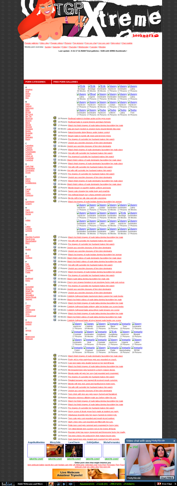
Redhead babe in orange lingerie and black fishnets (89, 122)
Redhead (29, 278)
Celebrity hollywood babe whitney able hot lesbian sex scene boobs (95, 306)
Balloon (28, 106)
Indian (27, 220)
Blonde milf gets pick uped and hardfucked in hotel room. (91, 384)
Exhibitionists (30, 183)
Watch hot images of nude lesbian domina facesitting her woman (95, 201)
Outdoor (28, 258)
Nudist (28, 249)
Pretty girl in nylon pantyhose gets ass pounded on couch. (92, 359)
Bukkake (29, 137)
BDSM (28, 112)
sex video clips (93, 467)
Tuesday (93, 47)
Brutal (27, 135)
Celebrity (29, 150)
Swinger (28, 299)
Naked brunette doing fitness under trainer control (89, 132)
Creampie (29, 158)
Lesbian (28, 229)
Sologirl (28, 293)
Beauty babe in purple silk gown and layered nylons (89, 136)
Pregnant (29, 270)
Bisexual (28, 118)
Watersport (30, 337)
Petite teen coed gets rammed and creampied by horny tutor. (93, 425)
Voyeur (28, 330)
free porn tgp (105, 467)
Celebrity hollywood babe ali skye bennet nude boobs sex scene (94, 320)
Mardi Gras (30, 239)
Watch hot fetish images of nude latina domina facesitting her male (95, 125)
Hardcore (29, 212)
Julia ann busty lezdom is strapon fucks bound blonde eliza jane (93, 129)
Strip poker (115, 43)
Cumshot (29, 160)
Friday (64, 47)
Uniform (28, 322)
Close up (29, 156)
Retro (27, 280)
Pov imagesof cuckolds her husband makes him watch (91, 156)
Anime (28, 93)
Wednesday (83, 47)
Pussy (122, 465)
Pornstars (111, 465)
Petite (27, 266)
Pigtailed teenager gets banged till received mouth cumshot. (93, 380)
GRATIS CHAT (36, 459)
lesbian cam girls (65, 465)
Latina (27, 226)
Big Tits (28, 116)
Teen (27, 307)
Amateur (28, 89)
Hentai (28, 214)
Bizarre (28, 120)
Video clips (44, 43)
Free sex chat (91, 43)
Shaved (28, 289)
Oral (27, 256)
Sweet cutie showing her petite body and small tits (89, 191)
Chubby (28, 154)
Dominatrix (29, 170)
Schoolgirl (29, 287)
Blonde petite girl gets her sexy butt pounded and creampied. (93, 373)
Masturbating (30, 241)
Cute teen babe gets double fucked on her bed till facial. (91, 363)
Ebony (28, 179)
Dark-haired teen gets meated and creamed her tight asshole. (94, 439)
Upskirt (28, 324)
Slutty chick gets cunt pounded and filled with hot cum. (90, 422)
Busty (27, 139)
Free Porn (102, 465)
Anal (27, 91)
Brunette (28, 133)
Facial (27, 189)
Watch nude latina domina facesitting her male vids (88, 279)
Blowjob (28, 127)
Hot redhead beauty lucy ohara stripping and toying (89, 195)
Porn (118, 465)
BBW (27, 110)
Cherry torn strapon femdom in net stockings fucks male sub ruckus (95, 282)
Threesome (30, 310)
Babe (27, 104)
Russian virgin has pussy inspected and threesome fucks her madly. (96, 432)
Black (27, 123)
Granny (28, 204)
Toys (27, 314)
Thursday (73, 47)
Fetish (28, 193)
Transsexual (30, 316)
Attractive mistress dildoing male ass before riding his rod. (92, 397)
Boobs (28, 131)
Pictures (67, 43)
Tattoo (28, 305)
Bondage (29, 129)
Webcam (29, 339)
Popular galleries (31, 43)
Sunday (48, 47)
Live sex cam (103, 43)
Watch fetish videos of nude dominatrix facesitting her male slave (94, 160)
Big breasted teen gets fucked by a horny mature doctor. (91, 370)
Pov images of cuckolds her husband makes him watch (91, 139)
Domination (30, 168)
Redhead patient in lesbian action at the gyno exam (89, 118)
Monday (102, 47)
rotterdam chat (91, 465)
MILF (27, 243)
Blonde (28, 125)
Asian (27, 96)
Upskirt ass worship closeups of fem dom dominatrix (90, 143)
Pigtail (27, 268)
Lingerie (28, 231)
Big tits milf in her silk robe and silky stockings (87, 198)
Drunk (28, 172)
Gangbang (29, 201)
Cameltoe (29, 145)
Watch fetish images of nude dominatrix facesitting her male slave (95, 150)
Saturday (56, 47)
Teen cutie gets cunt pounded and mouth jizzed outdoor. (91, 418)
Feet (27, 191)
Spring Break (30, 297)
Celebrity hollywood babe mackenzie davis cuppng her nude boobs (95, 296)
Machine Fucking (32, 237)
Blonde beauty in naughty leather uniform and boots (89, 188)
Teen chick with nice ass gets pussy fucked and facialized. (92, 394)
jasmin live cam (51, 465)
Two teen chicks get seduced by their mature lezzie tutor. (92, 436)
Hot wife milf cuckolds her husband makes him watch (90, 153)
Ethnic (28, 181)
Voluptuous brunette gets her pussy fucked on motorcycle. (92, 415)
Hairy (27, 210)
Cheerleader (30, 152)
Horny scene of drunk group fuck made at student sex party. (93, 411)
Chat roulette (127, 43)
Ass (27, 98)
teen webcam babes (36, 465)
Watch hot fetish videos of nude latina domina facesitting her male (94, 261)
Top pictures (78, 43)
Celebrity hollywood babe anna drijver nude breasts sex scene (93, 310)
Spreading (29, 295)
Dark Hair (29, 166)
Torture (28, 312)
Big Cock (29, 114)
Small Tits (29, 291)
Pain (27, 264)
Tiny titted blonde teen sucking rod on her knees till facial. (92, 429)
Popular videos (56, 43)
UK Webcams (79, 465)
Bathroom (29, 108)
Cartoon (28, 147)
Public (27, 272)
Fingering (29, 195)
